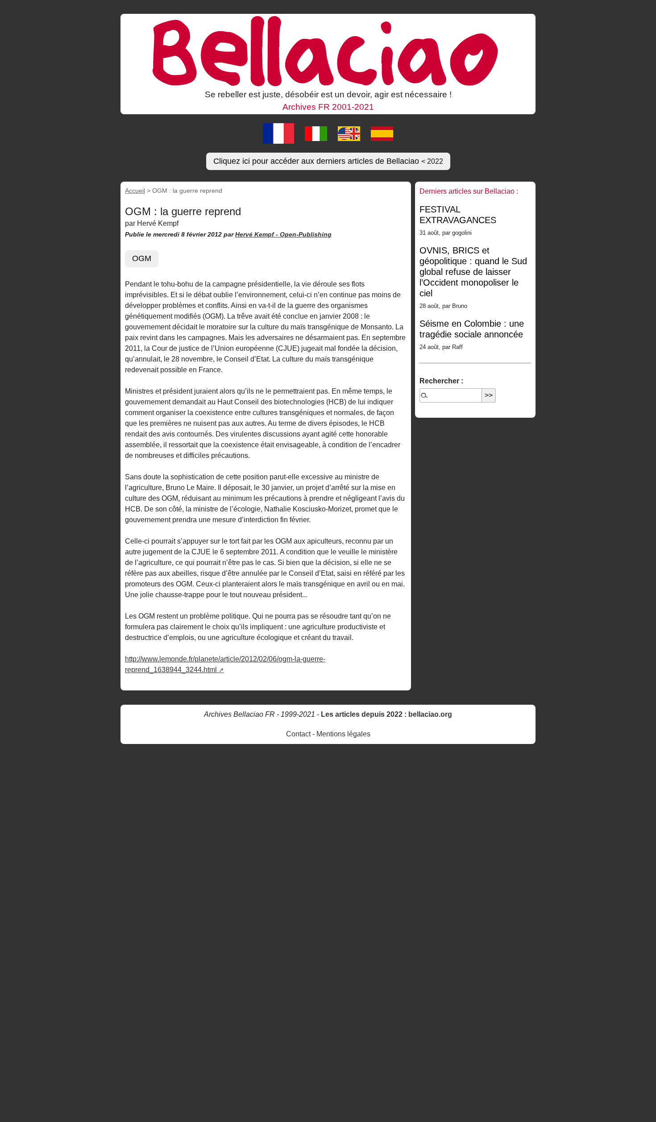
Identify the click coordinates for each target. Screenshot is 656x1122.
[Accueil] (328, 50)
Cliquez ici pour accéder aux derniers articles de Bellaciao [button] (328, 161)
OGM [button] (141, 258)
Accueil (135, 190)
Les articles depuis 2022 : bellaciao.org (386, 714)
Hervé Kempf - (257, 234)
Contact (298, 734)
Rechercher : (441, 381)
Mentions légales (343, 734)
